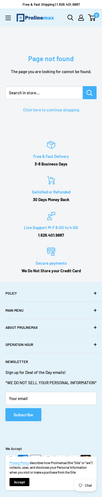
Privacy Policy (19, 463)
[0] (92, 17)
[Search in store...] (90, 92)
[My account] (81, 18)
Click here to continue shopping (51, 109)
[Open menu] (8, 18)
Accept (19, 482)
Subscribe (23, 414)
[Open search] (70, 18)
